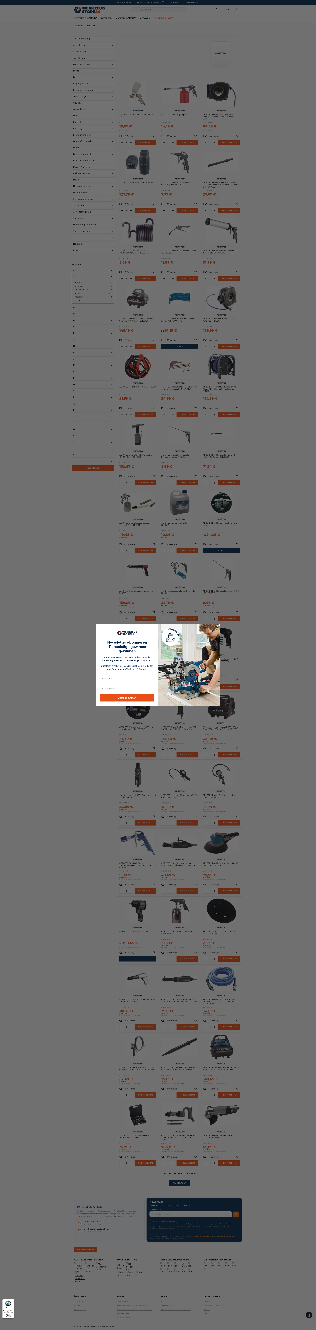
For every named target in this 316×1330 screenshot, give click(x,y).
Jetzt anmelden (127, 698)
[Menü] (12, 1300)
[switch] (8, 1315)
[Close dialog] (217, 627)
